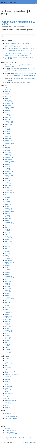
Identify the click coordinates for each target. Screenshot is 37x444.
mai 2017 (7, 250)
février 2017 (8, 255)
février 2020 (8, 204)
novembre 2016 (9, 259)
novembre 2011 (9, 340)
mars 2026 (8, 96)
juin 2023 (7, 147)
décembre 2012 (9, 328)
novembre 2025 (9, 103)
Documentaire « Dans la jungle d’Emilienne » (17, 47)
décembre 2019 (9, 206)
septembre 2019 (9, 211)
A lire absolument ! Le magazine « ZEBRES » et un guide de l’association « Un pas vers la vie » (19, 54)
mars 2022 (8, 170)
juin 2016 (7, 265)
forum (6, 383)
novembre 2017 (9, 239)
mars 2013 (8, 326)
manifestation (8, 386)
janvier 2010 (8, 353)
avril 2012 (7, 335)
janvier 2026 (8, 100)
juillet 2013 (8, 319)
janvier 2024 (8, 138)
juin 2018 (7, 227)
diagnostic (7, 379)
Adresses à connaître (10, 367)
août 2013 (7, 318)
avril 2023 (7, 150)
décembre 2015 (9, 272)
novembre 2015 (9, 274)
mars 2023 (8, 152)
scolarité (7, 398)
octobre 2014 (8, 297)
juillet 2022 (8, 163)
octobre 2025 (8, 105)
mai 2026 (7, 93)
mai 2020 (7, 199)
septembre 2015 (9, 278)
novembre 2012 (9, 330)
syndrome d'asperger (10, 400)
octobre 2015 (8, 276)
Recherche (32, 37)
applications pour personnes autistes (15, 371)
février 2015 (8, 290)
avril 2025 (7, 114)
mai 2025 (7, 112)
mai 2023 (7, 149)
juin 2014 (7, 302)
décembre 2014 (9, 293)
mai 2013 (7, 323)
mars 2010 (8, 351)
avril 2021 (7, 182)
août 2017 (7, 245)
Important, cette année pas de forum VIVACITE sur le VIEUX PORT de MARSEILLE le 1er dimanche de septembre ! (19, 50)
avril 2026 (7, 95)
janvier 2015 (8, 292)
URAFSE (10, 26)
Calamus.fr (33, 442)
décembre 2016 (9, 257)
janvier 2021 (8, 185)
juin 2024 (7, 130)
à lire (6, 360)
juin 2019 (7, 213)
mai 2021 (7, 180)
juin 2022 (7, 164)
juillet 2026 (8, 90)
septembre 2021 (9, 175)
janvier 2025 (8, 119)
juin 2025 (7, 110)
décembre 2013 (9, 313)
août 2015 (7, 279)
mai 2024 (7, 131)
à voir (6, 362)
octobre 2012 (8, 332)
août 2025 (7, 109)
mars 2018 (8, 232)
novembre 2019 (9, 208)
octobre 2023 (8, 142)
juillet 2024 (8, 128)
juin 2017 (7, 248)
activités (7, 365)
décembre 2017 (9, 238)
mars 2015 (8, 288)
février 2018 (8, 234)
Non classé (8, 390)
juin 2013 (7, 321)
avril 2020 (7, 201)
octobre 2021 (8, 173)
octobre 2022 (8, 159)
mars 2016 (8, 271)
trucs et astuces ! (9, 404)
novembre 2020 (9, 189)
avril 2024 (7, 133)
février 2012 (8, 339)
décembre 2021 (9, 171)
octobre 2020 (8, 191)
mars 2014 (8, 307)
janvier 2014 (8, 311)
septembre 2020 (9, 192)
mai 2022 (7, 166)
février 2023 (8, 154)
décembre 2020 (9, 187)
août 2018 (7, 225)
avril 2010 (7, 349)
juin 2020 (7, 198)
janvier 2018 (8, 236)
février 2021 (8, 184)
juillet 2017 (8, 246)
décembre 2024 (9, 121)
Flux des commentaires (11, 417)
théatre (7, 402)
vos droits (7, 407)
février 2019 (8, 217)
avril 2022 (7, 168)
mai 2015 (7, 285)
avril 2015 (7, 286)
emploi (6, 381)
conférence (8, 376)
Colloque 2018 (10, 439)
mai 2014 (7, 304)
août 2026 (7, 88)
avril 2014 (7, 306)
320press (25, 442)
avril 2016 (7, 269)
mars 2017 (8, 253)
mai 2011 (7, 344)
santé (6, 397)
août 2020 (7, 194)
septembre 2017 (9, 243)
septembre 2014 (9, 299)
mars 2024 (8, 135)
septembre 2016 (9, 262)
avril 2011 (7, 346)
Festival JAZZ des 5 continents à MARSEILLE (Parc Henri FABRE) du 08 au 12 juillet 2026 (19, 58)
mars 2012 (8, 337)
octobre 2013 (8, 316)
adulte (6, 369)
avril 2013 (7, 325)
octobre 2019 (8, 210)
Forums (25, 437)
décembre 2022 (9, 157)
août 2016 (7, 264)
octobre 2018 (8, 222)
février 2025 (8, 117)
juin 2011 (7, 342)
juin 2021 (7, 178)
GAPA (6, 385)
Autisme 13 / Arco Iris (8, 2)
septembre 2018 (9, 224)
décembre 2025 (9, 102)
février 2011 (8, 347)
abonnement (8, 364)
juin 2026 (7, 91)
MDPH (6, 388)
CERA (20, 437)
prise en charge (9, 393)
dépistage (7, 378)
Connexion (8, 413)
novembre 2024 (9, 123)
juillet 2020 (8, 196)
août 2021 (7, 177)
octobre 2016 (8, 260)
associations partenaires (11, 374)
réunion (7, 395)
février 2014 (8, 309)
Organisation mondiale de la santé (18, 23)
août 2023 (7, 145)
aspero (7, 372)
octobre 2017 (8, 241)
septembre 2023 (9, 144)
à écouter (7, 358)
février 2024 (8, 137)
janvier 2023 (8, 156)
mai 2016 (7, 267)
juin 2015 (7, 283)
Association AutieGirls (24, 82)
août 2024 (7, 126)
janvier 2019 (8, 218)
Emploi (29, 437)
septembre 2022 (9, 161)
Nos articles (9, 437)
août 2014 (7, 300)
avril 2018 (7, 231)
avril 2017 (7, 252)
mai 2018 (7, 229)
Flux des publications (10, 415)
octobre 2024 (8, 124)
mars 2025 (8, 116)
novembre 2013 (9, 314)
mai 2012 (7, 333)
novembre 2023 (9, 140)
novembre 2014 (9, 295)
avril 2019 (7, 215)
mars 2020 (8, 203)
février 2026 (8, 98)
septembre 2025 (9, 107)
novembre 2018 (9, 220)
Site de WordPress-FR (11, 418)
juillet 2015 (8, 281)
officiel (6, 392)
